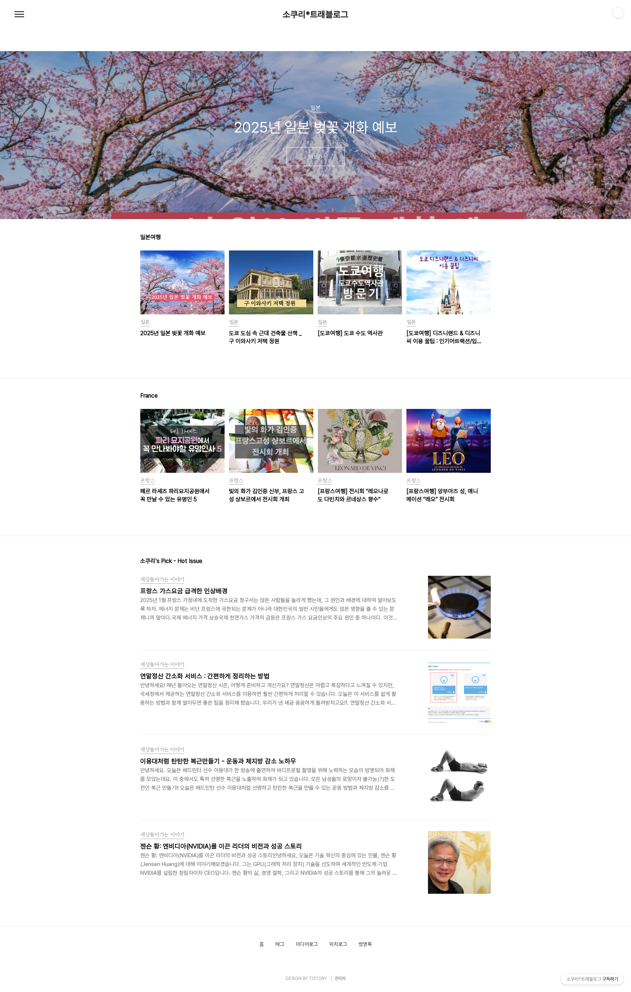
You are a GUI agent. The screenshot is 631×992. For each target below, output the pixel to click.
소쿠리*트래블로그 (315, 14)
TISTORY (318, 978)
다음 (487, 139)
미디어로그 (307, 944)
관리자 (340, 978)
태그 (279, 944)
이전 (143, 139)
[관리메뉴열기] (618, 12)
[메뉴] (19, 14)
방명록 (365, 944)
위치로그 (338, 944)
